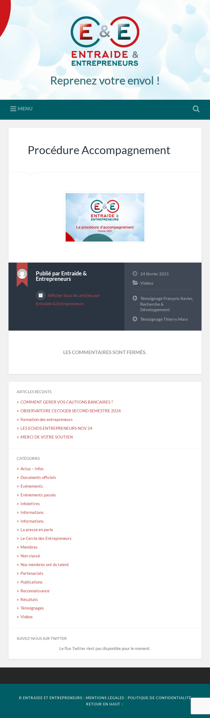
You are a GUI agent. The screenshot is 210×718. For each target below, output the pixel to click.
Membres (29, 547)
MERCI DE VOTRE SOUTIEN (47, 436)
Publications (32, 581)
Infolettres (30, 503)
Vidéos (146, 283)
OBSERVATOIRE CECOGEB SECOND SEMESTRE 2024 (71, 410)
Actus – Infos (32, 468)
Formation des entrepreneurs (47, 419)
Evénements (32, 486)
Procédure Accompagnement (99, 150)
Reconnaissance (35, 590)
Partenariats (32, 573)
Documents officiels (38, 477)
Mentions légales (105, 698)
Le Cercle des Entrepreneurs (46, 538)
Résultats (29, 599)
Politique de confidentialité (159, 698)
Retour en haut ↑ (105, 704)
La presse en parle (37, 529)
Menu (25, 108)
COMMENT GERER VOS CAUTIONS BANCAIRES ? (67, 401)
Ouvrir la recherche (195, 109)
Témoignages (32, 607)
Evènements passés (38, 494)
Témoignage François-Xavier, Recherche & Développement (166, 304)
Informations (32, 512)
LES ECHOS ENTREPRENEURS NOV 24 (56, 428)
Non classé (30, 555)
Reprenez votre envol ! (105, 80)
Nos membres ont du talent (45, 564)
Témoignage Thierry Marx (164, 319)
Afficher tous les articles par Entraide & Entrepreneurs (68, 299)
